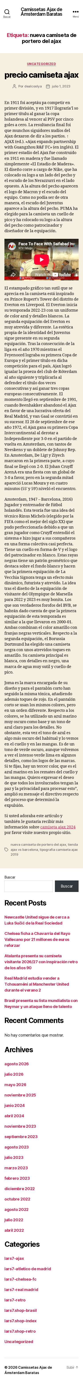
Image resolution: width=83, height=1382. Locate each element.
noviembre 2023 (20, 1126)
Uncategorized (41, 64)
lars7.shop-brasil (20, 1310)
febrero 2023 (17, 1178)
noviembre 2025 (20, 1095)
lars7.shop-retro (20, 1331)
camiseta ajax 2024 (57, 827)
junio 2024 (14, 1105)
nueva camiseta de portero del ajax (38, 844)
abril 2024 (14, 1116)
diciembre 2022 (19, 1188)
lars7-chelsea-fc (20, 1279)
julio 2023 (13, 1157)
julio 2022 (13, 1220)
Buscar (9, 877)
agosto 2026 (16, 1064)
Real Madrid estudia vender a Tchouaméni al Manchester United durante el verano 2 (36, 984)
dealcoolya (33, 86)
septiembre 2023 (21, 1136)
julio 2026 (13, 1074)
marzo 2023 (16, 1168)
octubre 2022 (17, 1199)
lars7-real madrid (21, 1289)
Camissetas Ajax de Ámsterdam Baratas (41, 11)
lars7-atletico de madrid (27, 1268)
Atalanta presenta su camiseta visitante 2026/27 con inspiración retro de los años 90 (40, 962)
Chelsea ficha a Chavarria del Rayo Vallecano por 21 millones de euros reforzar (37, 939)
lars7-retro (14, 1300)
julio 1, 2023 (61, 86)
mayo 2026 (15, 1084)
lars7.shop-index (20, 1320)
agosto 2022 (16, 1209)
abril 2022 (14, 1230)
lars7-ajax (14, 1258)
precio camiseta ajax (41, 75)
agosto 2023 (16, 1147)
